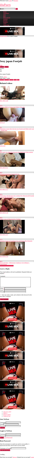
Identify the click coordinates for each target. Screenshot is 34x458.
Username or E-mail (5, 448)
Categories (6, 13)
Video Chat (6, 25)
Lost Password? (8, 437)
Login (10, 0)
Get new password (5, 450)
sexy (18, 80)
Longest (5, 19)
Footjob (5, 36)
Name (2, 288)
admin (5, 77)
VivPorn (5, 5)
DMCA (5, 413)
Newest (5, 20)
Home (5, 11)
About (2, 66)
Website (2, 291)
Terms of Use (6, 416)
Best (4, 16)
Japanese (6, 80)
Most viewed (6, 17)
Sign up (2, 427)
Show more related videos (7, 265)
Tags (4, 14)
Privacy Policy (7, 414)
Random (5, 22)
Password (2, 426)
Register (16, 0)
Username (2, 422)
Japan (15, 80)
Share (6, 66)
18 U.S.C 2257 (7, 411)
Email (2, 290)
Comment (2, 276)
